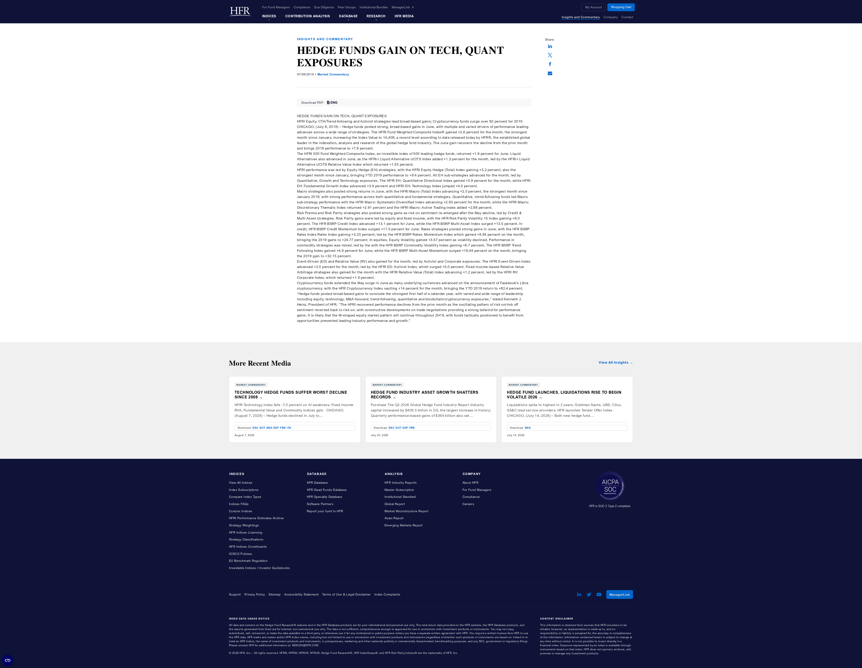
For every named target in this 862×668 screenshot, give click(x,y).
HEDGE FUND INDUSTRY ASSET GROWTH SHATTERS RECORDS (424, 394)
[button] (549, 46)
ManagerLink (621, 594)
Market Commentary (333, 74)
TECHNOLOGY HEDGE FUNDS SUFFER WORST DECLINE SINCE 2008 (291, 394)
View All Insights (613, 362)
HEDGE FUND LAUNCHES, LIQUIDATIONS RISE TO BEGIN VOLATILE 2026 (564, 394)
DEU (255, 427)
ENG (334, 102)
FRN (283, 427)
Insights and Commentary (325, 39)
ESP (276, 427)
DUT (262, 427)
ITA (289, 427)
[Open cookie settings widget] (7, 660)
